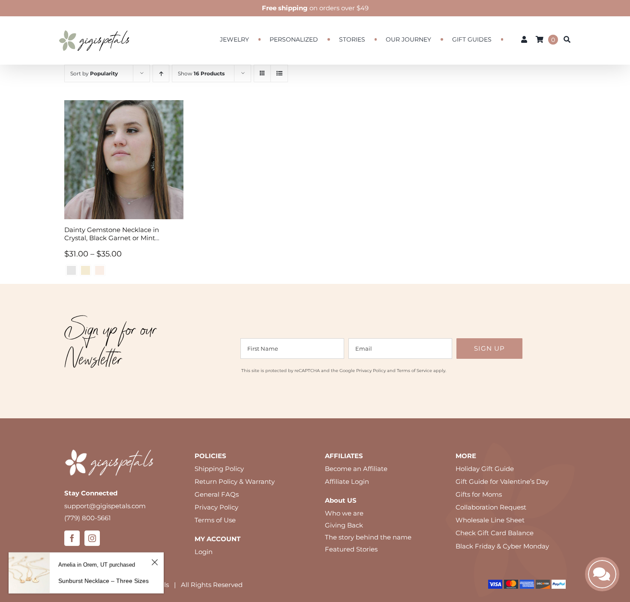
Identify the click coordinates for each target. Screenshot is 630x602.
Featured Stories (351, 549)
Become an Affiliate (356, 469)
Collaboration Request (491, 507)
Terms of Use (215, 520)
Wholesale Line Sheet (490, 520)
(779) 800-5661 (87, 518)
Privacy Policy (371, 370)
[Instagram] (92, 538)
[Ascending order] (161, 73)
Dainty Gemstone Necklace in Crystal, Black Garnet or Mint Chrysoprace (111, 238)
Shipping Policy (219, 469)
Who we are (344, 513)
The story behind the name (368, 537)
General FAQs (217, 494)
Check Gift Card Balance (495, 533)
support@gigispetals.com (105, 506)
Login (204, 552)
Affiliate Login (347, 481)
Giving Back (344, 525)
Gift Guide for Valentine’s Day (502, 481)
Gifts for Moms (479, 494)
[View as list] (279, 73)
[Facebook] (72, 538)
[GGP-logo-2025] (94, 26)
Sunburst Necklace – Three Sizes (103, 580)
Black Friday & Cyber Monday (502, 546)
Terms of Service (414, 370)
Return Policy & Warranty (235, 481)
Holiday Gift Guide (485, 469)
